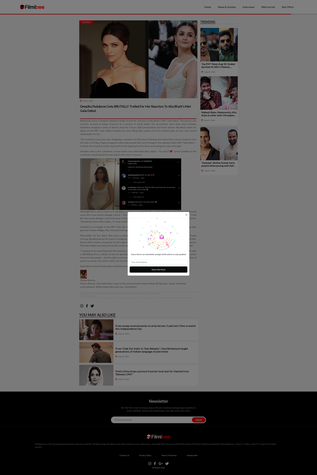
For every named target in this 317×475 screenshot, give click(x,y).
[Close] (186, 215)
